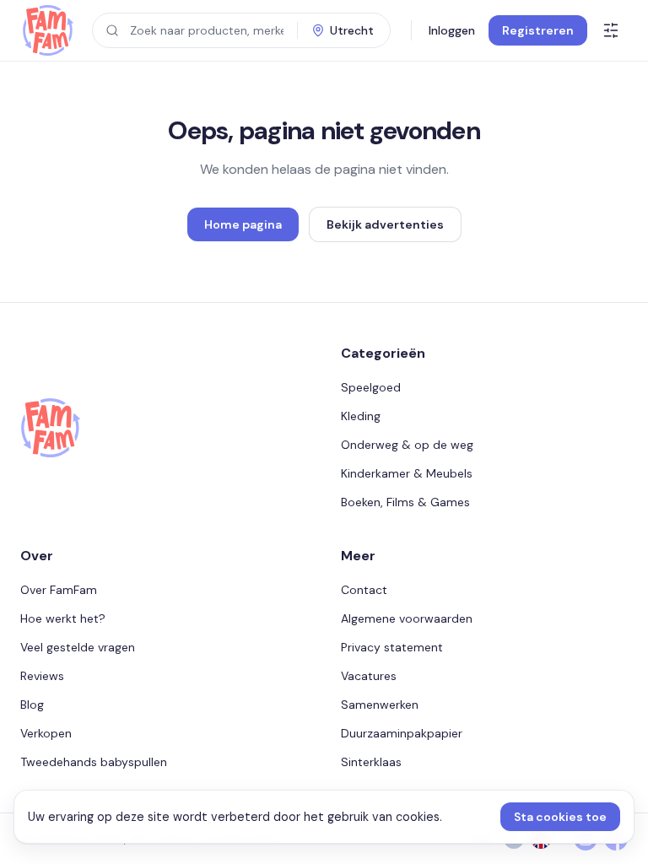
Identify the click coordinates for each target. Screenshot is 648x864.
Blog (32, 704)
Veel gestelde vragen (77, 647)
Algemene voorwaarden (406, 618)
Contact (364, 589)
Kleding (361, 416)
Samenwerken (379, 704)
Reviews (42, 675)
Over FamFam (58, 589)
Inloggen (452, 30)
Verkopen (46, 733)
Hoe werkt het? (62, 618)
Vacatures (369, 675)
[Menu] (611, 30)
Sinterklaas (371, 762)
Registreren (538, 30)
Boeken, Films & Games (405, 502)
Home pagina (243, 224)
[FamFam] (47, 30)
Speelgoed (371, 387)
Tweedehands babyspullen (93, 762)
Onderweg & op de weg (407, 444)
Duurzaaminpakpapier (401, 733)
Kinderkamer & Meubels (406, 473)
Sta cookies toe (560, 816)
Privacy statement (392, 647)
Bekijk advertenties (385, 224)
